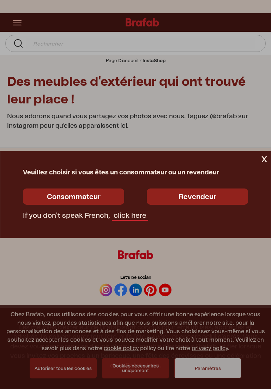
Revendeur (197, 197)
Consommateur (74, 197)
